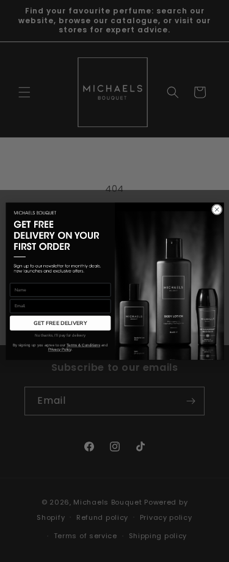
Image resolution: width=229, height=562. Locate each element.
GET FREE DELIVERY (60, 322)
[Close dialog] (217, 209)
